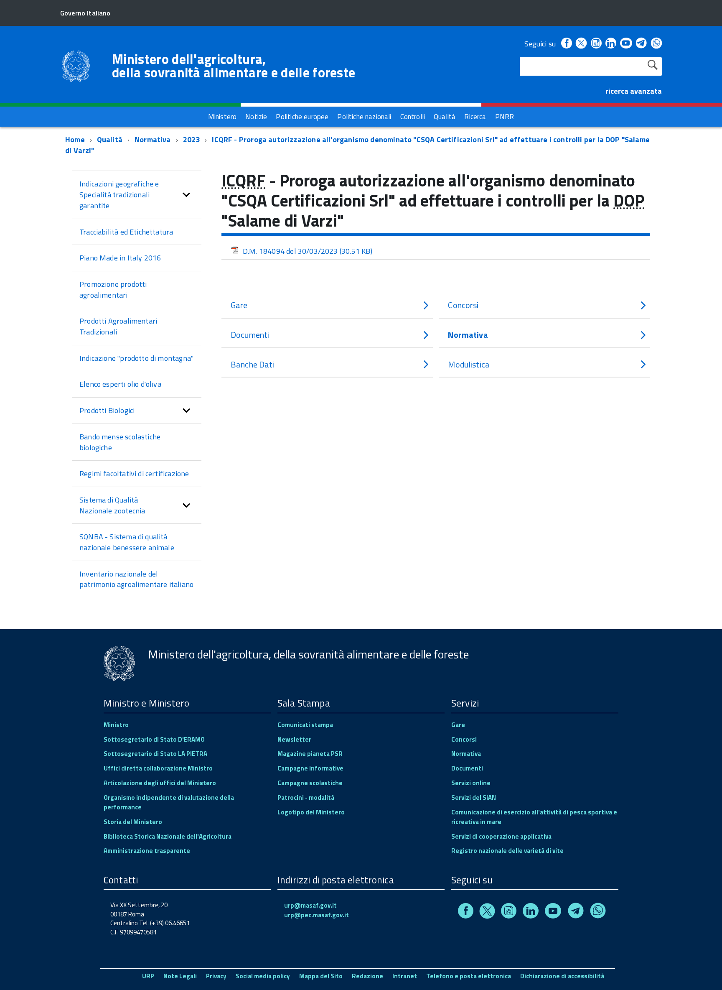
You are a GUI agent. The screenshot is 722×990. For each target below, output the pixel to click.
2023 (191, 139)
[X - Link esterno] (581, 43)
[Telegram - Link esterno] (641, 43)
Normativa (153, 139)
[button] (186, 194)
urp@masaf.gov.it (310, 905)
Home (75, 139)
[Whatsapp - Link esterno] (656, 43)
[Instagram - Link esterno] (596, 43)
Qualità (109, 139)
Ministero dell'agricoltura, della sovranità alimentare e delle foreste (233, 65)
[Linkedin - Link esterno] (610, 43)
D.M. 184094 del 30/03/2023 (308, 251)
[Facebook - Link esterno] (566, 43)
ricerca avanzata (633, 91)
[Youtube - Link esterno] (626, 43)
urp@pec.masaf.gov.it (316, 915)
